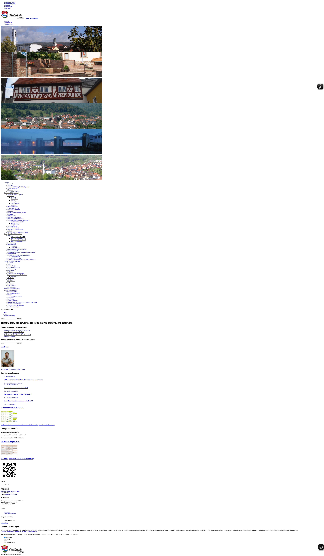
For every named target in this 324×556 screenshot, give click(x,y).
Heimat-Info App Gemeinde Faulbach (14, 332)
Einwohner (10, 190)
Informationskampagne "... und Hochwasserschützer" (21, 252)
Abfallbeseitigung (12, 226)
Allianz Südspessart (12, 188)
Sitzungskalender (15, 202)
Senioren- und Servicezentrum (12, 288)
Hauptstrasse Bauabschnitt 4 (18, 241)
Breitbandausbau (11, 244)
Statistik (8, 539)
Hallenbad (10, 272)
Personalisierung (10, 542)
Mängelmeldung (11, 215)
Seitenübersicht (8, 22)
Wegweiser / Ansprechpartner (15, 194)
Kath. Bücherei (11, 285)
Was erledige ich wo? (13, 208)
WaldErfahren (11, 279)
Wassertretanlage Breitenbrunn (15, 273)
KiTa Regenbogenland (13, 293)
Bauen (9, 235)
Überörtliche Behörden (13, 209)
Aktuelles (9, 185)
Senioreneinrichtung (16, 296)
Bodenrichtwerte (11, 253)
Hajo (8, 282)
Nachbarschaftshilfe (12, 300)
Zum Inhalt (7, 5)
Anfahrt (9, 231)
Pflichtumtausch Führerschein (15, 218)
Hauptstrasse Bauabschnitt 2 (18, 238)
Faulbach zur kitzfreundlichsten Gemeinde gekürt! (17, 335)
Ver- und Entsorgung (13, 228)
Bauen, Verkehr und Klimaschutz (13, 234)
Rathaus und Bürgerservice (11, 193)
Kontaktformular (8, 24)
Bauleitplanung (11, 243)
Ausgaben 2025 (15, 224)
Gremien (13, 200)
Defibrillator (10, 297)
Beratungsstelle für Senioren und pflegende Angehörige (22, 302)
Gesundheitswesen (12, 291)
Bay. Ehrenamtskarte (12, 306)
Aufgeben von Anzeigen (17, 221)
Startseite (6, 21)
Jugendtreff (10, 284)
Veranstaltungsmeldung (13, 267)
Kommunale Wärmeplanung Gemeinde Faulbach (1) (21, 259)
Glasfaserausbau (15, 247)
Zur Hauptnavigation (9, 2)
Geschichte (10, 262)
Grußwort (10, 183)
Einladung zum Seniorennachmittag (13, 333)
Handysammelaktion (9, 336)
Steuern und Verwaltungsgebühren (16, 212)
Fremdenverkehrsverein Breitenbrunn (17, 275)
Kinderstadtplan (11, 287)
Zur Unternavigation (9, 3)
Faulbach (6, 182)
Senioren (9, 294)
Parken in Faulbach (12, 250)
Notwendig (9, 537)
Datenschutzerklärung (10, 513)
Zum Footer (7, 8)
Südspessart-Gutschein (13, 191)
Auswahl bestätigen (6, 554)
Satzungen (10, 214)
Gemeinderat (10, 196)
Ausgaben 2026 (15, 223)
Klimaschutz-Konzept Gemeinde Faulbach (18, 255)
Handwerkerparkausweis (14, 217)
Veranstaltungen (11, 265)
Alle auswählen (16, 554)
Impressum (7, 512)
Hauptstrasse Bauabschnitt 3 (18, 240)
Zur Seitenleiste (8, 6)
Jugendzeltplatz (15, 276)
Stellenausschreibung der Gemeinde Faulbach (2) (17, 330)
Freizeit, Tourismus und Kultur (12, 261)
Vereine (9, 264)
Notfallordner (11, 299)
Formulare (10, 211)
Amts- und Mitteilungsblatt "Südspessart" (18, 187)
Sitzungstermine (15, 203)
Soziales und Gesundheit (10, 290)
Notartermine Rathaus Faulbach (15, 229)
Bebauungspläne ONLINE (18, 237)
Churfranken (10, 278)
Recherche (13, 205)
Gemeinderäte (14, 199)
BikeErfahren (11, 281)
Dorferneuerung (11, 269)
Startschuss (14, 246)
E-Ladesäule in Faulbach (14, 258)
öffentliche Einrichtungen (14, 303)
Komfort (8, 541)
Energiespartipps (15, 256)
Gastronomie (10, 270)
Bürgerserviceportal (12, 206)
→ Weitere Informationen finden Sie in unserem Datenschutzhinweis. (19, 531)
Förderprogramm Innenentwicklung (16, 249)
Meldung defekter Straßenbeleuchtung (17, 232)
